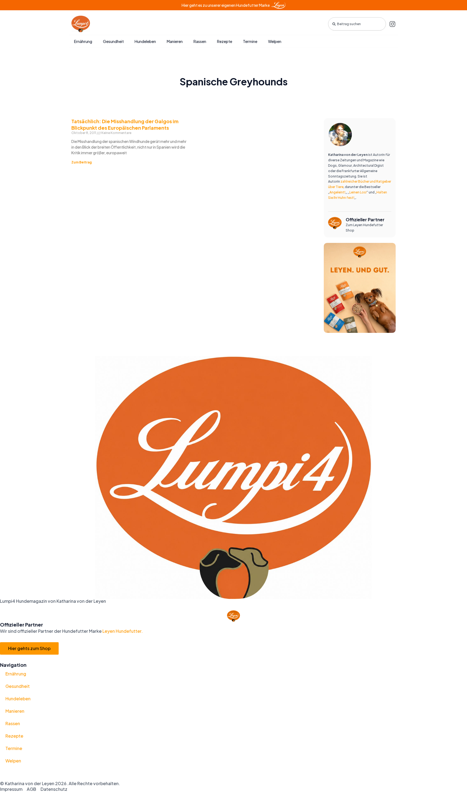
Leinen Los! (358, 192)
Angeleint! (337, 192)
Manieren (175, 41)
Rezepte (224, 41)
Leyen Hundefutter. (122, 631)
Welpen (274, 41)
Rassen (200, 41)
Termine (250, 41)
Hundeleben (145, 41)
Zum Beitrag (81, 162)
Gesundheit (113, 41)
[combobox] (357, 24)
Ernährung (83, 41)
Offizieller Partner (365, 219)
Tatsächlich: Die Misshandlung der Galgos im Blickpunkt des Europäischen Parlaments (124, 124)
